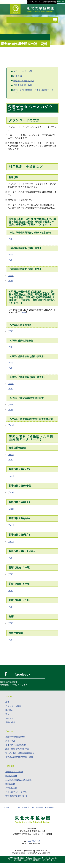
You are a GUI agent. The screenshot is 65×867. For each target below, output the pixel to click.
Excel (11, 425)
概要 (7, 702)
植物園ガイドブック (14, 772)
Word (11, 254)
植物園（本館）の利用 (23, 80)
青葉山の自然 (11, 776)
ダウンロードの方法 (22, 71)
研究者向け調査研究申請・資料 (19, 757)
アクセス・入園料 (13, 706)
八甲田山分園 (11, 788)
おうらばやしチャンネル (16, 792)
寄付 (7, 714)
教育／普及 (10, 741)
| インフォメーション (34, 2)
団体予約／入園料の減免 (16, 745)
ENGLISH (60, 1)
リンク (6, 807)
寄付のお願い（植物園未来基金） (20, 753)
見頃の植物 (10, 722)
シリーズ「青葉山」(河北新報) (18, 780)
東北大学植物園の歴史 (15, 737)
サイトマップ (23, 807)
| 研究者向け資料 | (49, 2)
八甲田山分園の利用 (22, 85)
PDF (10, 239)
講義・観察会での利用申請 (17, 749)
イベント (9, 718)
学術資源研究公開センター (17, 796)
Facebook (49, 807)
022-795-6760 (34, 841)
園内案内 (9, 710)
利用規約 (17, 76)
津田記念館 (10, 784)
